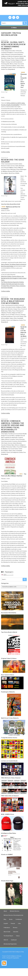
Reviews (15, 927)
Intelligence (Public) (21, 307)
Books (10, 919)
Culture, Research (5, 54)
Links (19, 923)
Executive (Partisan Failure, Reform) (10, 445)
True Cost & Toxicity (18, 316)
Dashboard (14, 940)
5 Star (2, 50)
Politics (10, 311)
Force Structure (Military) (7, 167)
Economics (14, 441)
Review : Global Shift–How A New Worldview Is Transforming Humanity (13, 45)
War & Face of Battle (14, 173)
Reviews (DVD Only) (13, 171)
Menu (15, 27)
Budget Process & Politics (8, 435)
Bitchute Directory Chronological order (13, 915)
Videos (18, 935)
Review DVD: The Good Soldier (12, 161)
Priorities (12, 60)
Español (6, 923)
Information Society (10, 307)
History (16, 167)
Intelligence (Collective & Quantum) (10, 56)
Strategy (8, 62)
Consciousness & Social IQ (11, 164)
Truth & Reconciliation (10, 65)
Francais (13, 923)
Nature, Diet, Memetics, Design (9, 309)
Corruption (12, 439)
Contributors (19, 919)
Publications (7, 927)
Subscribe (15, 931)
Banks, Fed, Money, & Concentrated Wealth (15, 433)
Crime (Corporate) (20, 439)
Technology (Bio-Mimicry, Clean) (9, 64)
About (5, 911)
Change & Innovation (10, 50)
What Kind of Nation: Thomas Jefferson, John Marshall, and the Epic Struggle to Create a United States (13, 278)
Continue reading (5, 152)
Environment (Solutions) (17, 54)
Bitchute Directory (14, 911)
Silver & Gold (7, 931)
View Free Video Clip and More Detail (10, 204)
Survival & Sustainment (16, 62)
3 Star (2, 433)
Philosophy (7, 60)
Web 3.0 (6, 940)
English (4, 574)
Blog (5, 919)
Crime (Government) (6, 441)
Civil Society (19, 50)
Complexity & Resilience (7, 52)
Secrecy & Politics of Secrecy (13, 314)
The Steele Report (8, 935)
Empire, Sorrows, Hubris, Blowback (15, 165)
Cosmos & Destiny (18, 52)
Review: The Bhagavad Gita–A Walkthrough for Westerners (13, 301)
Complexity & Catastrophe (11, 437)
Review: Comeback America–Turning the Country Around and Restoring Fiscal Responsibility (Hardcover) (12, 426)
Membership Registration (10, 944)
